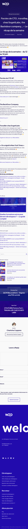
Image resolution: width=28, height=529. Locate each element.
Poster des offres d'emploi (7, 496)
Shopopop (12, 85)
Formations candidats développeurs (10, 485)
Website (2, 383)
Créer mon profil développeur (8, 476)
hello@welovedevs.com (7, 443)
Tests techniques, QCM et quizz (9, 481)
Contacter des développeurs (8, 494)
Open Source (4, 516)
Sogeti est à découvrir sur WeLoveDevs (9, 137)
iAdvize (16, 87)
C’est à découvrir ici (4, 96)
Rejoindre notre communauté (8, 483)
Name (2, 369)
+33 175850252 (5, 445)
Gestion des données (6, 518)
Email (2, 376)
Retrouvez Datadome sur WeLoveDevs (9, 162)
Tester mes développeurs (7, 500)
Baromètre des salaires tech (8, 514)
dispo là (14, 159)
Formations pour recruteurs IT (8, 503)
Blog (3, 511)
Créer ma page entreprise (7, 498)
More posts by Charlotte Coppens (14, 334)
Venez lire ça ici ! (4, 118)
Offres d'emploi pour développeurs (9, 478)
